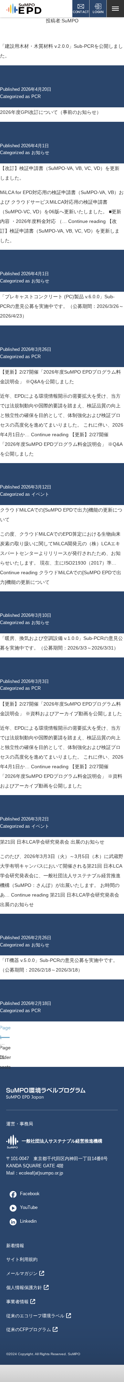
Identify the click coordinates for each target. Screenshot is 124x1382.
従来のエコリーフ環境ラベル (35, 1315)
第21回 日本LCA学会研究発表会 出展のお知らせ (52, 842)
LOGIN (98, 11)
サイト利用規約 (22, 1259)
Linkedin (28, 1221)
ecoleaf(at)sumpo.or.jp (41, 1173)
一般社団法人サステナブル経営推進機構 (62, 1141)
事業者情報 (17, 1301)
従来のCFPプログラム (28, 1329)
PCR (36, 96)
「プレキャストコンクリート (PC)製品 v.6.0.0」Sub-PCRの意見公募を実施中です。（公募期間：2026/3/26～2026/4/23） (62, 306)
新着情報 (15, 1245)
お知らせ (40, 152)
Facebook (30, 1193)
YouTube (29, 1207)
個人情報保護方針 (24, 1287)
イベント (40, 494)
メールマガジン (22, 1273)
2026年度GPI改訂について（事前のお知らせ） (50, 112)
